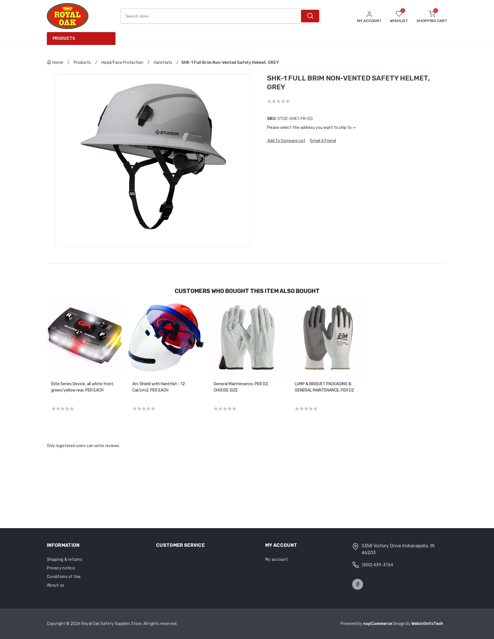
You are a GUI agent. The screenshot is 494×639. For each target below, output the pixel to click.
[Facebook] (357, 584)
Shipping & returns (64, 559)
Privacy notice (61, 568)
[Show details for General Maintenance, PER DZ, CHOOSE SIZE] (247, 337)
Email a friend (323, 141)
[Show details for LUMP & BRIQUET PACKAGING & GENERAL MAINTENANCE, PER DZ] (328, 337)
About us (55, 585)
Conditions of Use (64, 576)
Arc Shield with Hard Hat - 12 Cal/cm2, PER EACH (158, 387)
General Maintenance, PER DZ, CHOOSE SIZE (241, 387)
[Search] (310, 16)
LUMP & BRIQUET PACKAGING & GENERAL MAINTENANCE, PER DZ (324, 387)
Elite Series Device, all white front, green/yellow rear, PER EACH (82, 387)
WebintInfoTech (427, 623)
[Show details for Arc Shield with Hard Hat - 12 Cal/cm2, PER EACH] (166, 337)
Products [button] (64, 38)
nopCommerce (378, 623)
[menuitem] (83, 38)
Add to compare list (286, 141)
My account (276, 559)
